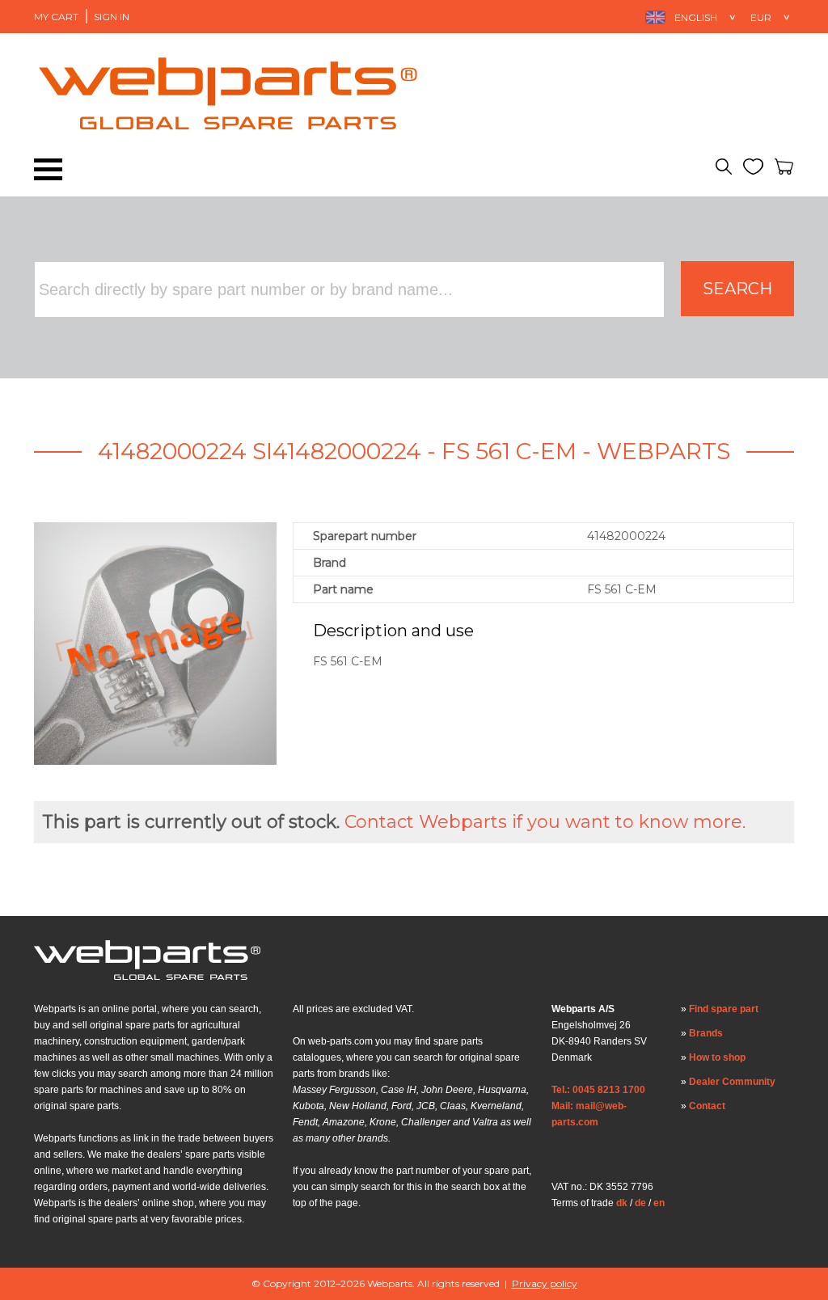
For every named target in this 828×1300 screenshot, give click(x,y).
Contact (707, 1106)
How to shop (717, 1057)
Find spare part (723, 1009)
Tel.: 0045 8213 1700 (598, 1089)
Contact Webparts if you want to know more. (545, 822)
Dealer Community (732, 1081)
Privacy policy (544, 1283)
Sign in (111, 17)
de (640, 1203)
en (659, 1203)
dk (621, 1203)
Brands (706, 1033)
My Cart (56, 17)
